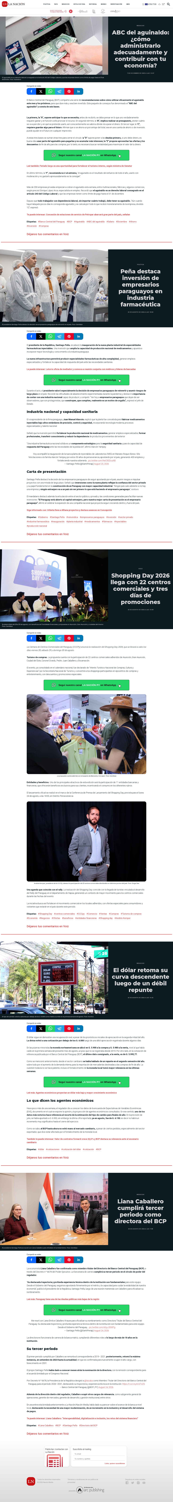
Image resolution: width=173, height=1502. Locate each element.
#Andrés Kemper (123, 918)
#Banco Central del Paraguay (51, 221)
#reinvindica (72, 517)
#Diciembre (121, 221)
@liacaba (88, 1380)
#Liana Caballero (45, 1425)
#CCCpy (81, 914)
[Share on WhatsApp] (50, 91)
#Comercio (91, 914)
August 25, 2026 (101, 464)
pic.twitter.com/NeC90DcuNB (102, 460)
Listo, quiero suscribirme (115, 1463)
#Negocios (44, 918)
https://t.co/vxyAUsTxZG (133, 1384)
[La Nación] (13, 4)
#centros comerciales (64, 914)
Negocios (140, 25)
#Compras (44, 226)
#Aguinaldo (79, 221)
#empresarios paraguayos (92, 517)
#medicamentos (92, 521)
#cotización (88, 1149)
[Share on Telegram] (59, 91)
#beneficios (67, 918)
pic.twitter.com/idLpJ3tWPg (102, 1327)
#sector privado (125, 517)
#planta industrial (74, 521)
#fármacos (107, 521)
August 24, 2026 (101, 1330)
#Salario (110, 221)
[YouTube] (144, 1483)
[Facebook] (127, 1483)
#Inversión (32, 226)
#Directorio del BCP (88, 1425)
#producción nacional (37, 526)
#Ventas (103, 914)
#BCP (69, 221)
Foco (141, 569)
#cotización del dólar (71, 1149)
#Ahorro (133, 221)
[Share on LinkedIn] (78, 91)
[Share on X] (41, 91)
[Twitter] (133, 1483)
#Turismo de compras (131, 914)
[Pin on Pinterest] (69, 91)
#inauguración (57, 521)
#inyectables (120, 521)
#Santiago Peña (57, 517)
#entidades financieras (86, 918)
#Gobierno (43, 517)
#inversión (111, 517)
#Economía (32, 918)
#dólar (41, 1149)
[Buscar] (168, 4)
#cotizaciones (52, 1149)
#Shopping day (106, 918)
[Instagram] (138, 1483)
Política (140, 264)
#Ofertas (56, 918)
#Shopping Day (45, 914)
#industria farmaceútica (38, 521)
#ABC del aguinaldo (95, 221)
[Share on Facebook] (31, 91)
